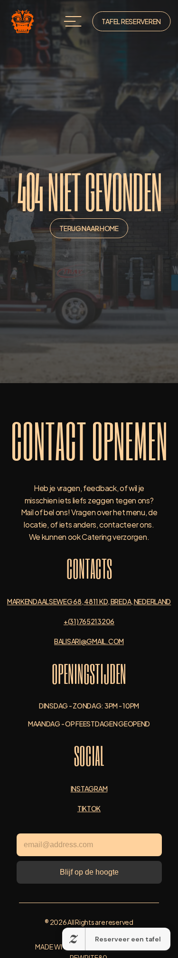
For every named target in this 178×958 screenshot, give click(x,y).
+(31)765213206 (89, 621)
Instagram (89, 788)
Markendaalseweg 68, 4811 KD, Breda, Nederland (89, 601)
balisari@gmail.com (89, 641)
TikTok (89, 808)
